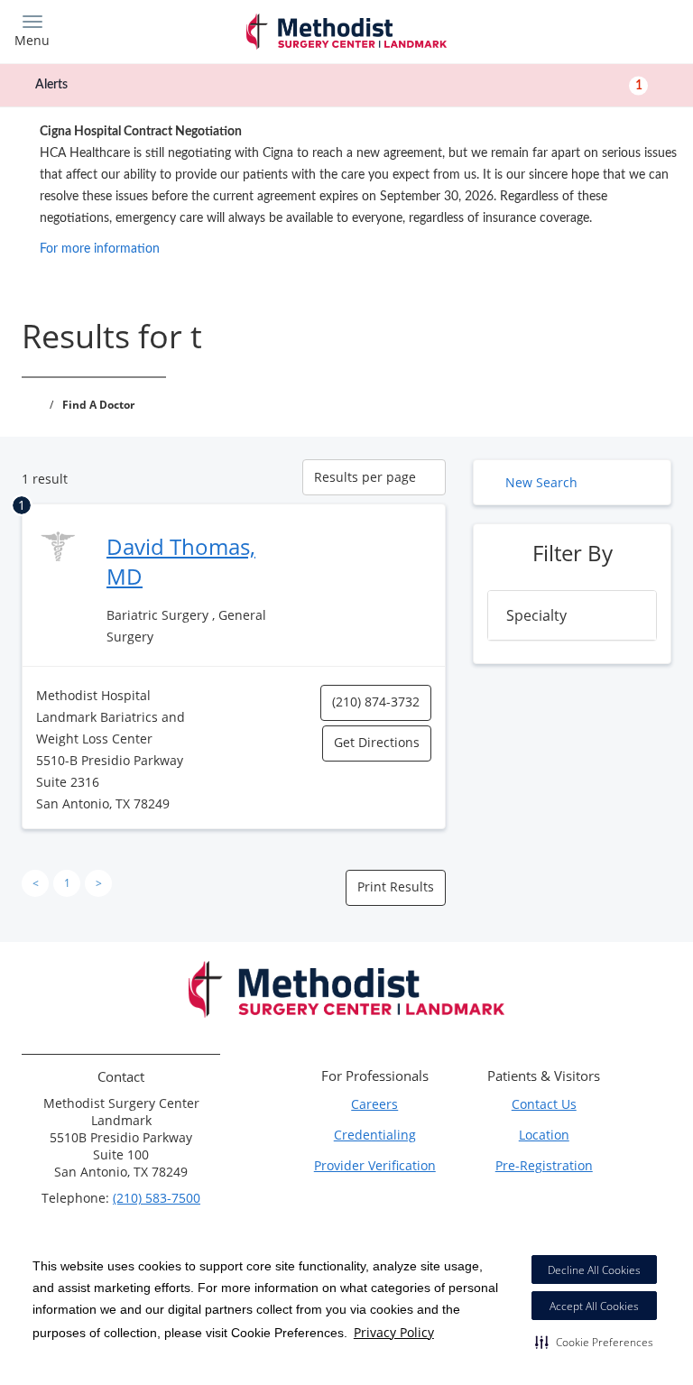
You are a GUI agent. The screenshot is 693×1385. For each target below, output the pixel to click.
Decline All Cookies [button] (594, 1270)
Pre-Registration (544, 1165)
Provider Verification (375, 1165)
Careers (374, 1104)
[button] (594, 1341)
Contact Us (544, 1104)
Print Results (395, 886)
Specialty (536, 615)
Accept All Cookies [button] (594, 1306)
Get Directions (377, 742)
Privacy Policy (394, 1332)
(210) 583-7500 (156, 1197)
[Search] (596, 29)
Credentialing (375, 1134)
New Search (541, 482)
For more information (100, 249)
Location (544, 1134)
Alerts (338, 84)
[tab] (572, 615)
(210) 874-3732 (376, 701)
